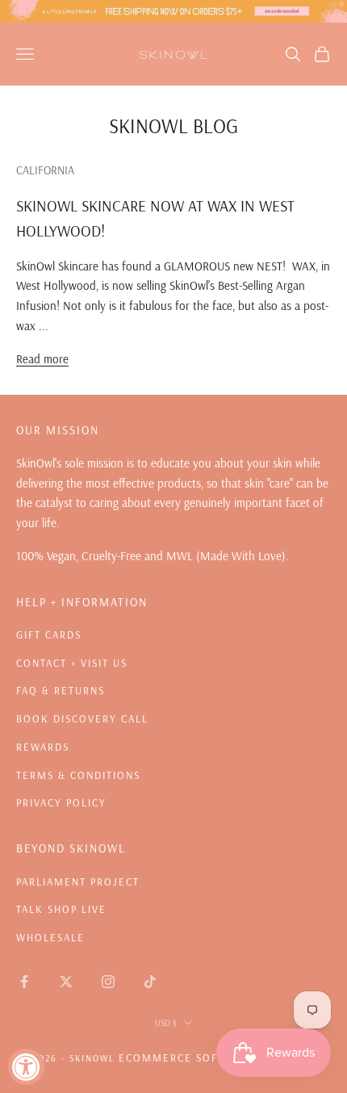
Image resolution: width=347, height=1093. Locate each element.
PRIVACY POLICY (61, 802)
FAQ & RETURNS (60, 690)
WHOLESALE (50, 937)
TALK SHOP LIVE (61, 908)
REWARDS (42, 746)
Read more (42, 358)
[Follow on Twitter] (66, 982)
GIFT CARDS (49, 634)
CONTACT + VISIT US (72, 662)
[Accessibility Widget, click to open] (26, 1067)
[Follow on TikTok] (150, 982)
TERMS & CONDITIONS (78, 774)
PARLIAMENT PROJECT (78, 881)
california (45, 170)
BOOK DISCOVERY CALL (82, 718)
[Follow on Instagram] (108, 982)
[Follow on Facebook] (24, 982)
